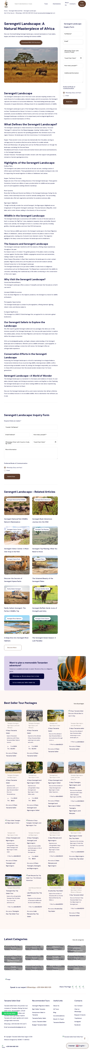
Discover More (11, 647)
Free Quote (82, 4)
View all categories (78, 940)
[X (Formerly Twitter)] (80, 987)
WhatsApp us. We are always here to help (26, 676)
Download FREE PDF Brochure (30, 42)
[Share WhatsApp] (73, 987)
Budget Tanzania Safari (39, 1025)
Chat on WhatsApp (77, 1010)
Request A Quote (79, 1015)
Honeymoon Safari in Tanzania (38, 1014)
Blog (54, 1012)
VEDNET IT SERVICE (23, 1040)
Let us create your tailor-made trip (24, 682)
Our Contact (78, 1006)
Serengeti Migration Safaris (40, 1006)
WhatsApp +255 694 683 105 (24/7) (15, 1024)
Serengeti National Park (15, 11)
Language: (71, 1046)
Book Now (69, 102)
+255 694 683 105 (27, 13)
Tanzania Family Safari (39, 1018)
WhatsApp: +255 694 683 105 (39, 987)
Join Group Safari (9, 1013)
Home (6, 11)
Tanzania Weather (59, 1022)
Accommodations (59, 1016)
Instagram (77, 1021)
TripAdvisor (78, 1018)
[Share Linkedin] (84, 987)
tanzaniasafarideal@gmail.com (46, 13)
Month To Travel (58, 1019)
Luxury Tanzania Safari (39, 1021)
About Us (67, 4)
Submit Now (11, 476)
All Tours (56, 1009)
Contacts (72, 4)
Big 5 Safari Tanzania (38, 1009)
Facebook (77, 1025)
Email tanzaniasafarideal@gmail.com (15, 1027)
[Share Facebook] (77, 987)
